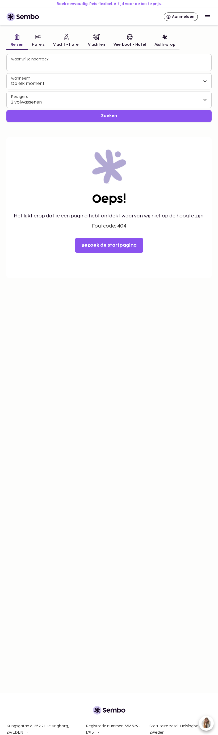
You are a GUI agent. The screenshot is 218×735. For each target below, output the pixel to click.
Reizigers (19, 96)
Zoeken (109, 116)
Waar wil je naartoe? (29, 59)
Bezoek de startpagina (109, 245)
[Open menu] (207, 17)
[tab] (17, 41)
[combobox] (109, 65)
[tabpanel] (109, 88)
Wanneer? (20, 78)
